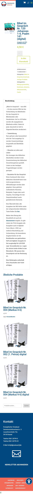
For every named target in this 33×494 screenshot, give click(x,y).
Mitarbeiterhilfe (21, 89)
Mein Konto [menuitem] (20, 480)
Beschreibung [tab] (9, 101)
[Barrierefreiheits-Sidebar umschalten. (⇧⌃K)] (29, 481)
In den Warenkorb (23, 60)
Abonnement (10, 221)
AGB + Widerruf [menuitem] (19, 485)
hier (18, 211)
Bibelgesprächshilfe (23, 84)
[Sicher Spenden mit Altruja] (0, 493)
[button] (31, 4)
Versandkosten (10, 316)
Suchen (26, 405)
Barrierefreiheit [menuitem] (20, 488)
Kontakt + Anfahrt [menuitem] (21, 483)
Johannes (26, 87)
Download (26, 77)
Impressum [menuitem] (10, 485)
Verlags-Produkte (22, 79)
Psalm (19, 92)
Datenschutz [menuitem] (9, 488)
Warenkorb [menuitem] (11, 480)
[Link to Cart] (25, 3)
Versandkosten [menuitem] (8, 483)
